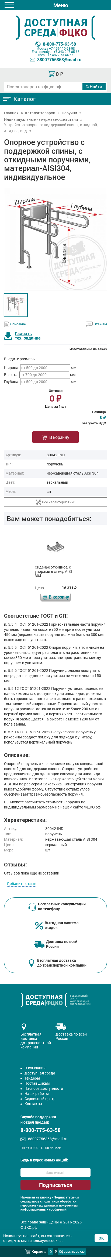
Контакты (33, 1103)
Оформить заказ (72, 1251)
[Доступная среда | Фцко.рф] (55, 28)
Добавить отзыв (21, 883)
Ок (101, 1238)
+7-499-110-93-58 (62, 48)
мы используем (34, 1240)
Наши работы (37, 1093)
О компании (35, 1067)
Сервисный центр (40, 1098)
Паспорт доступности (44, 1088)
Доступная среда (40, 1073)
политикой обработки (60, 1201)
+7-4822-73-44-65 (60, 54)
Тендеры (32, 1078)
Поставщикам (37, 1083)
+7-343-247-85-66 (66, 51)
